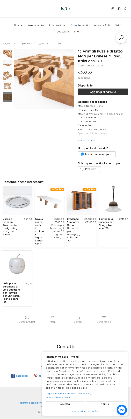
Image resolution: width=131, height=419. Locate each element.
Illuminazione (57, 25)
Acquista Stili (101, 25)
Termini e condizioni (31, 402)
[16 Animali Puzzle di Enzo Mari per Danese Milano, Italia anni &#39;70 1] (7, 64)
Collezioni (62, 31)
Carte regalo (104, 321)
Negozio (7, 43)
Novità (18, 25)
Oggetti (41, 43)
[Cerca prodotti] (121, 38)
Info (76, 31)
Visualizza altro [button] (86, 140)
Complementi (79, 25)
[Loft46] (65, 8)
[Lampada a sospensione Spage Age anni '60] (113, 200)
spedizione (84, 77)
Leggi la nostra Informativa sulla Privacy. (68, 393)
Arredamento (35, 25)
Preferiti (52, 321)
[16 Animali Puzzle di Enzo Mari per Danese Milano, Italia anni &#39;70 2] (7, 75)
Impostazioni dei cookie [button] (85, 411)
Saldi (118, 25)
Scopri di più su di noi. (58, 396)
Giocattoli (55, 43)
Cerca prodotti (27, 321)
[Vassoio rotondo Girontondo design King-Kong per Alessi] (17, 200)
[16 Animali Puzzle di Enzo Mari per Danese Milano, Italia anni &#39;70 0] (7, 53)
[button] (96, 154)
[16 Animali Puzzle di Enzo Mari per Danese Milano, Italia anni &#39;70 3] (7, 86)
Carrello (78, 321)
